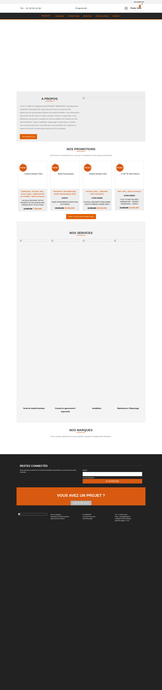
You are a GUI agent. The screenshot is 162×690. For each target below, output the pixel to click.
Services (87, 16)
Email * (85, 470)
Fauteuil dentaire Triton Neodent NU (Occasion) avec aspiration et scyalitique (33, 203)
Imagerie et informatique (64, 191)
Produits (46, 16)
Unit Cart (122, 191)
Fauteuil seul (38, 191)
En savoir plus (28, 137)
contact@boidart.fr (124, 516)
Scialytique (26, 194)
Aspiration (25, 191)
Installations (102, 16)
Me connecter (139, 2)
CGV (127, 520)
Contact (116, 16)
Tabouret (103, 191)
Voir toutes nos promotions (81, 216)
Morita (65, 198)
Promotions (73, 16)
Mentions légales (120, 520)
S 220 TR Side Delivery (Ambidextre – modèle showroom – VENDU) (129, 202)
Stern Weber (97, 198)
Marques (60, 16)
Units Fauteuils (38, 196)
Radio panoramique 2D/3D (65, 194)
